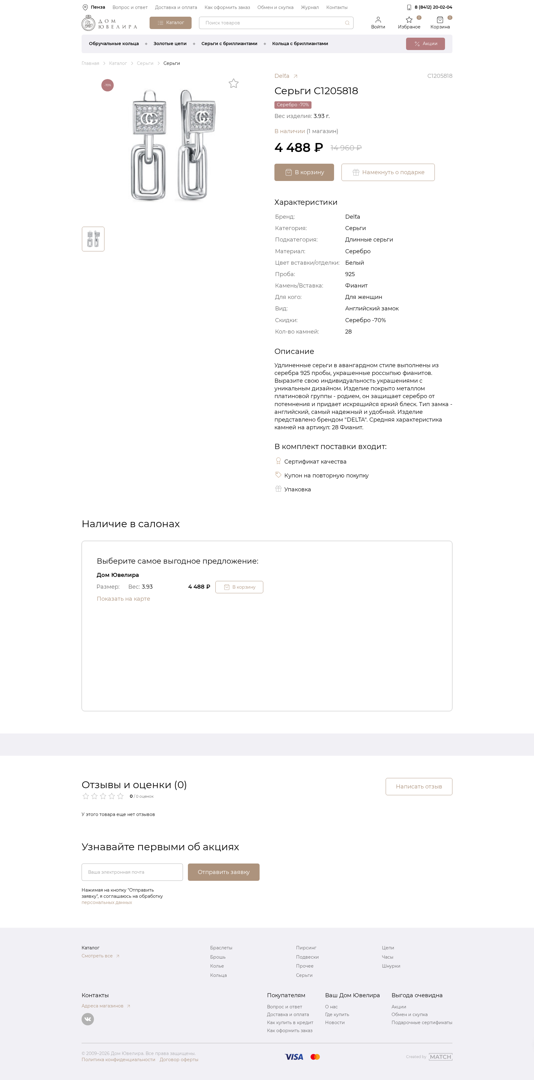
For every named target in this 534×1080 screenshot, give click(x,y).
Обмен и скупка (275, 7)
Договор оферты (179, 1059)
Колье (217, 966)
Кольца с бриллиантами (300, 43)
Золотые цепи (170, 43)
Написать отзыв (419, 786)
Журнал (310, 7)
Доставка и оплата (176, 7)
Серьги (304, 975)
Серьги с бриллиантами (229, 43)
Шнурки (391, 966)
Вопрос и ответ (130, 7)
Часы (387, 957)
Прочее (305, 966)
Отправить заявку (224, 872)
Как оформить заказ (227, 7)
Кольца (218, 975)
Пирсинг (306, 948)
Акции (399, 1007)
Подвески (307, 957)
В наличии (306, 131)
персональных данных (107, 902)
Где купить (337, 1014)
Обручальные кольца (114, 43)
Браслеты (221, 948)
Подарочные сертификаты (422, 1022)
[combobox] (276, 23)
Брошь (218, 957)
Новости (335, 1022)
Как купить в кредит (290, 1022)
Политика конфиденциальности (118, 1059)
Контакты (337, 7)
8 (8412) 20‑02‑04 (433, 7)
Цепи (388, 948)
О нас (331, 1007)
